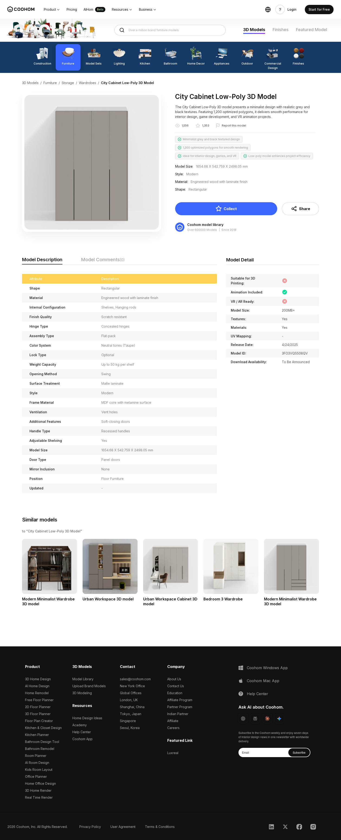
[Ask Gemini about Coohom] (279, 718)
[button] (52, 9)
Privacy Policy (90, 827)
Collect (230, 208)
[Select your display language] (268, 9)
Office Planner (36, 776)
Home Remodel (37, 693)
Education (174, 693)
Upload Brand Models (89, 686)
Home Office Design (40, 783)
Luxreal (172, 753)
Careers (173, 728)
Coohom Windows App (267, 667)
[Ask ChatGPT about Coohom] (243, 718)
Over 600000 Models (202, 229)
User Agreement (122, 827)
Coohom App (82, 739)
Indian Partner (177, 714)
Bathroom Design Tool (42, 742)
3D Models (254, 29)
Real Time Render (39, 797)
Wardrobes (87, 83)
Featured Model (311, 29)
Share (304, 208)
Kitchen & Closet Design (43, 728)
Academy (79, 725)
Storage (68, 83)
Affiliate (172, 721)
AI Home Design (37, 686)
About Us (174, 679)
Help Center (81, 732)
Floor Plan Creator (39, 721)
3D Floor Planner (38, 714)
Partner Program (179, 707)
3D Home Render (38, 790)
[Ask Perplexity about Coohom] (255, 718)
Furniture (50, 83)
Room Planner (35, 756)
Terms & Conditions (160, 827)
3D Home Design (38, 679)
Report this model (234, 125)
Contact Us (175, 686)
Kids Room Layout (38, 770)
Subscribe (299, 752)
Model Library (82, 679)
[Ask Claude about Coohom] (267, 718)
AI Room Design (37, 763)
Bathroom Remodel (39, 749)
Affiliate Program (179, 700)
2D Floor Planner (38, 707)
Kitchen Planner (37, 735)
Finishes (281, 29)
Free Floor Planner (39, 700)
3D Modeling (82, 693)
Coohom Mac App (263, 680)
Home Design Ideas (87, 718)
